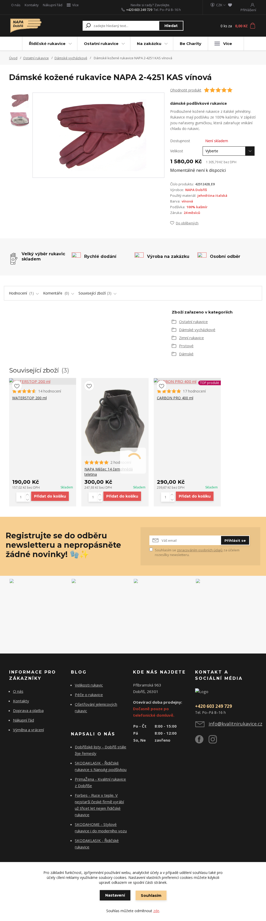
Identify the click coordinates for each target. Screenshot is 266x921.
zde (156, 910)
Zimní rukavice (191, 337)
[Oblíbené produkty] (230, 5)
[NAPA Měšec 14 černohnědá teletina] (115, 417)
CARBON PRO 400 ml (175, 397)
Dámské (186, 353)
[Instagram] (215, 741)
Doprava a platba (28, 710)
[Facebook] (202, 741)
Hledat (171, 25)
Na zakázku (149, 43)
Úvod (13, 58)
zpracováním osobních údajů (200, 550)
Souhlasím (151, 895)
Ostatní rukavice (101, 43)
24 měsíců (192, 212)
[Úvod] (28, 25)
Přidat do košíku (50, 496)
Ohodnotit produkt (185, 90)
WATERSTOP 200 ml (29, 397)
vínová (187, 201)
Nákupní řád (52, 5)
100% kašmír (197, 207)
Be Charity (190, 43)
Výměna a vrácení (28, 729)
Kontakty (32, 5)
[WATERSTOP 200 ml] (42, 381)
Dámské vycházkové (71, 58)
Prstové (186, 345)
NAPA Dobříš (196, 189)
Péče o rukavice (89, 694)
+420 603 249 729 (139, 9)
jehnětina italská (212, 195)
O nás (16, 5)
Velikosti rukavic (89, 685)
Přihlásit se (235, 540)
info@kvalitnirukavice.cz (235, 724)
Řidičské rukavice (47, 43)
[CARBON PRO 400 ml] (187, 381)
